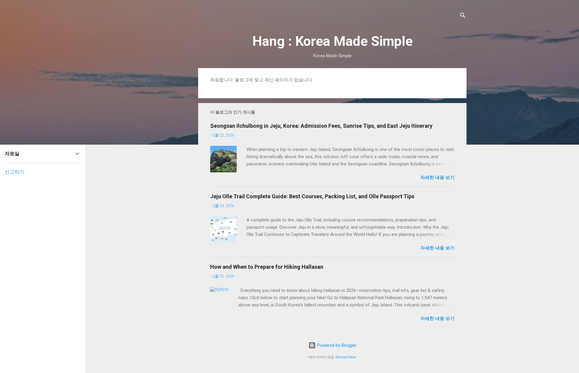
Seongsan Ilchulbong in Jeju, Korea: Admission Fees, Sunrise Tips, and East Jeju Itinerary (321, 126)
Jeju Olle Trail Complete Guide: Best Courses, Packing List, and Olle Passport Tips (312, 196)
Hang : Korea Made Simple (332, 41)
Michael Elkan (346, 357)
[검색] (463, 16)
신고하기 (14, 172)
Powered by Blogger (336, 345)
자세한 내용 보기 (437, 177)
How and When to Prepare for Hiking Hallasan (266, 267)
